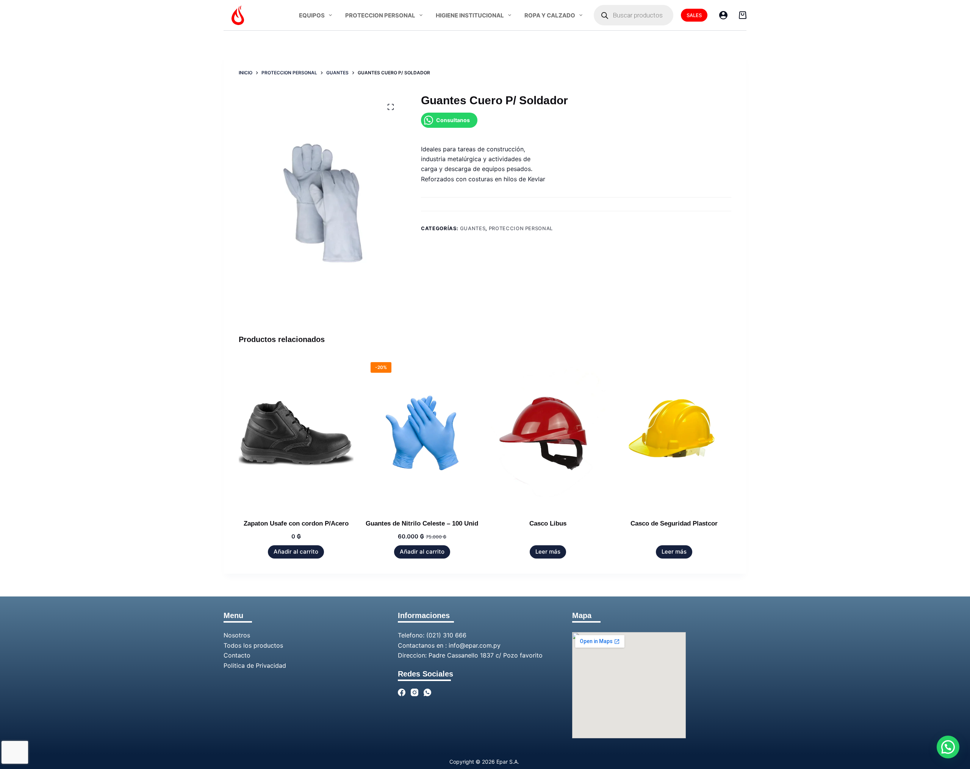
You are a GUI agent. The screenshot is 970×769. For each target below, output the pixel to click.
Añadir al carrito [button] (296, 551)
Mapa (581, 615)
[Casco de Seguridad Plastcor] (674, 432)
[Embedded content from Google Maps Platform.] (629, 685)
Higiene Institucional (470, 15)
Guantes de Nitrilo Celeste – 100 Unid (422, 523)
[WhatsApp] (427, 692)
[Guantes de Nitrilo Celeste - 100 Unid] (422, 432)
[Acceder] (723, 15)
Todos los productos (253, 645)
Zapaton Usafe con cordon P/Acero (296, 523)
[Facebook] (401, 692)
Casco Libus (547, 523)
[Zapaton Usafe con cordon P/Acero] (296, 432)
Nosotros (237, 635)
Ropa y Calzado (549, 15)
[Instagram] (414, 692)
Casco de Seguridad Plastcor (674, 523)
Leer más (547, 551)
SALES (694, 15)
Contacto (237, 655)
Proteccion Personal (380, 15)
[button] (948, 747)
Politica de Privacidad (255, 665)
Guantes (473, 228)
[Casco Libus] (548, 432)
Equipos (312, 15)
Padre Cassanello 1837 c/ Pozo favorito (486, 655)
